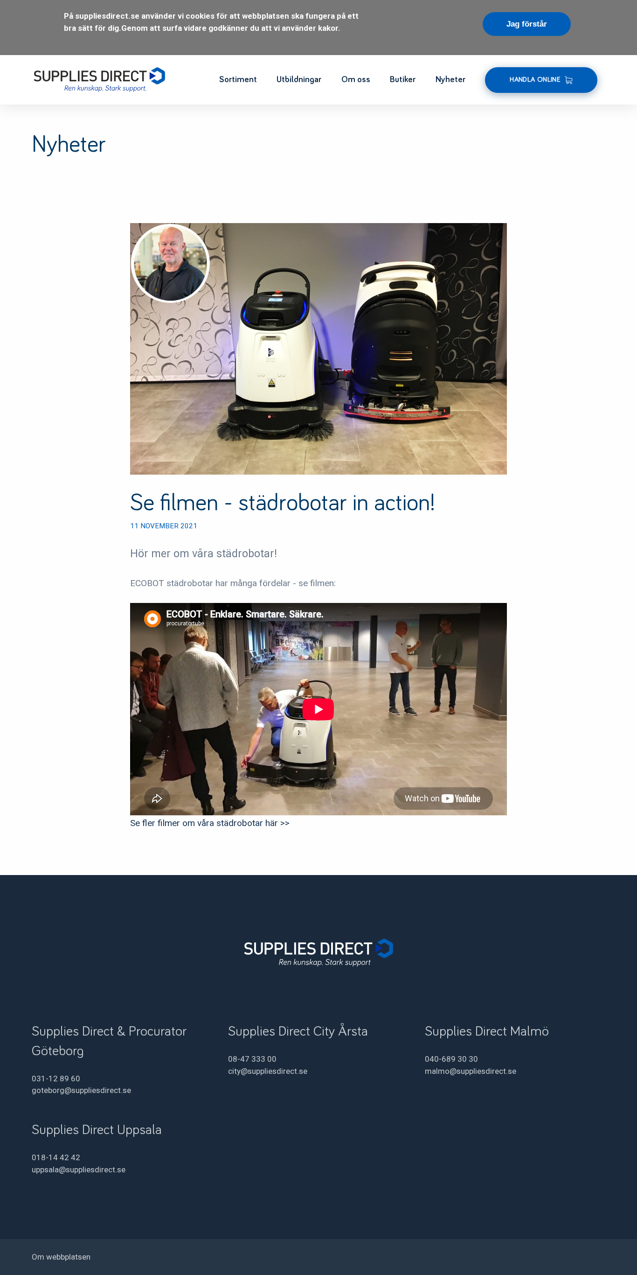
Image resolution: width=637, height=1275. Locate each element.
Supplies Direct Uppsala (97, 1130)
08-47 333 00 (252, 1059)
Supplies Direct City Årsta (298, 1031)
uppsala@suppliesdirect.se (78, 1169)
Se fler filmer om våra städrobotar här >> (210, 823)
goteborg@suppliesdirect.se (81, 1090)
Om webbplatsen (61, 1256)
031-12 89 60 (56, 1078)
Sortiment (238, 79)
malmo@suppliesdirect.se (470, 1071)
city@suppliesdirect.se (267, 1071)
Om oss (355, 79)
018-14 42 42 (56, 1157)
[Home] (98, 78)
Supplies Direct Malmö (487, 1031)
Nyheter (450, 79)
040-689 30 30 (451, 1059)
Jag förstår (526, 24)
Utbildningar (299, 79)
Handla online (535, 79)
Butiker (402, 79)
